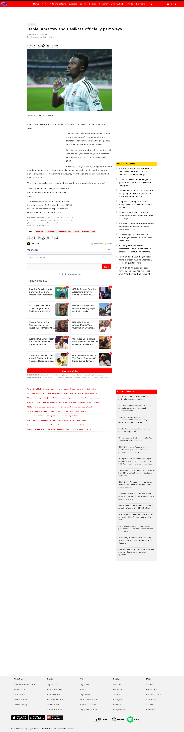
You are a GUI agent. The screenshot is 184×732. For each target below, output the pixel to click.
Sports (83, 4)
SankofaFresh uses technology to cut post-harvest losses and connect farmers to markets (136, 530)
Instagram (118, 699)
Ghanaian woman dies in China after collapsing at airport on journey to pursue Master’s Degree (136, 193)
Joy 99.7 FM (52, 684)
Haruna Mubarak (88, 231)
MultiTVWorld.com (89, 699)
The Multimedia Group (25, 684)
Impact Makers (153, 694)
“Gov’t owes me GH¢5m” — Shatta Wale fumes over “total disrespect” (135, 440)
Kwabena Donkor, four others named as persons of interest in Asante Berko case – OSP (136, 226)
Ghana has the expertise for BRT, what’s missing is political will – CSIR (55, 425)
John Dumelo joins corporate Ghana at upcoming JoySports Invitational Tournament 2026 (134, 409)
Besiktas (39, 231)
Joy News (84, 684)
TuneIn (104, 719)
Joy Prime (85, 694)
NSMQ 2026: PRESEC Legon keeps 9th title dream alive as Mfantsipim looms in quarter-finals (135, 260)
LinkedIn (117, 704)
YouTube (117, 684)
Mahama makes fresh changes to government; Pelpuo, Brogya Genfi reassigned (135, 182)
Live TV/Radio (118, 4)
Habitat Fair (151, 689)
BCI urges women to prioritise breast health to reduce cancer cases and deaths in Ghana (62, 393)
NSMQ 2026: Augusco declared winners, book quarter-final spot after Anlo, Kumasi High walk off (134, 271)
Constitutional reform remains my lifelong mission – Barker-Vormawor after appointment (136, 553)
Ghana (76, 231)
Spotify (137, 719)
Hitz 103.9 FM (53, 694)
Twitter (116, 694)
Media (130, 4)
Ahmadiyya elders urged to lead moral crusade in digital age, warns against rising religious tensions (136, 498)
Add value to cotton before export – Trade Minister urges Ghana (53, 416)
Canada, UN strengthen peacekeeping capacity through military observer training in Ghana (63, 402)
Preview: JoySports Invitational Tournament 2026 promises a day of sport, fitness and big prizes (133, 421)
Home (36, 4)
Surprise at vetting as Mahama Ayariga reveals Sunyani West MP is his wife (136, 204)
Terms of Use (20, 699)
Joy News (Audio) (88, 709)
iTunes (120, 719)
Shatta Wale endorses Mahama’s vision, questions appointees (134, 431)
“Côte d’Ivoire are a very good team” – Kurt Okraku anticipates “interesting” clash (59, 407)
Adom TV (84, 689)
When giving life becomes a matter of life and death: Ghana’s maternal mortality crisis (61, 389)
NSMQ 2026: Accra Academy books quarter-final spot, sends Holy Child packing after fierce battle (133, 451)
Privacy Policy (20, 704)
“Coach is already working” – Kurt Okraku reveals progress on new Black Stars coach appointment (66, 398)
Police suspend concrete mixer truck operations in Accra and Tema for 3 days (136, 215)
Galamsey (151, 699)
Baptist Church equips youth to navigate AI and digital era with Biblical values (135, 508)
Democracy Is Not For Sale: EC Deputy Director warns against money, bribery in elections (135, 542)
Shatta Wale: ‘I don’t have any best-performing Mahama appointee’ (133, 399)
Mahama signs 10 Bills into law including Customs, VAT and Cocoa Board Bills (135, 237)
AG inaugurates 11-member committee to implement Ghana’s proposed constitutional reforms (135, 249)
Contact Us (19, 694)
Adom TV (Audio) (88, 704)
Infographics (119, 709)
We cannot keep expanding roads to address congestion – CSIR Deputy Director (59, 429)
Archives (150, 704)
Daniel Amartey (65, 231)
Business (73, 4)
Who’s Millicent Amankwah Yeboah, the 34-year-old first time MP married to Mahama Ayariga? (135, 171)
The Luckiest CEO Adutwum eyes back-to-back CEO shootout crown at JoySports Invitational (136, 474)
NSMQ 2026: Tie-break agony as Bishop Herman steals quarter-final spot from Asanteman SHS (135, 486)
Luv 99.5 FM (53, 704)
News (44, 4)
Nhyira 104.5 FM (55, 709)
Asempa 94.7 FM (55, 699)
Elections (140, 4)
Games (149, 684)
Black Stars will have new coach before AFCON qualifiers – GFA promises (56, 420)
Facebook (117, 689)
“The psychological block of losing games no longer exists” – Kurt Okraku (56, 411)
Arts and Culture (58, 4)
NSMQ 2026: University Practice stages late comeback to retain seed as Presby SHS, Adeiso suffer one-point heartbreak (135, 462)
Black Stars (50, 231)
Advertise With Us (22, 689)
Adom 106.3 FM (54, 689)
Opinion (92, 4)
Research (103, 4)
